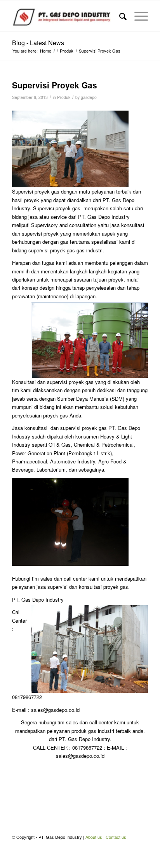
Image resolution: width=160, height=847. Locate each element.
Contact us (116, 837)
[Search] (119, 16)
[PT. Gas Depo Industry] (66, 16)
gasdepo (89, 97)
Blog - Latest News (38, 42)
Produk (63, 97)
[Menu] (137, 16)
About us (93, 837)
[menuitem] (119, 16)
